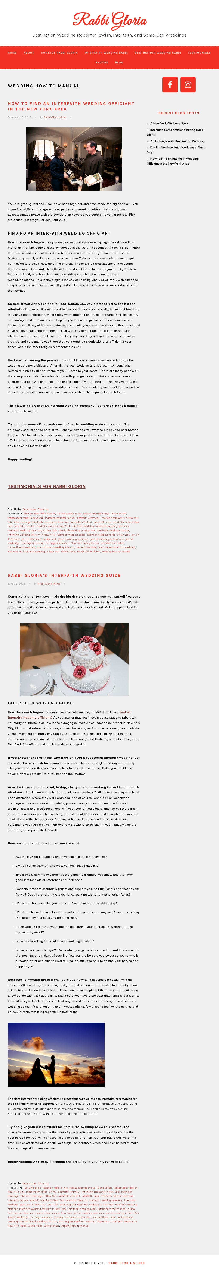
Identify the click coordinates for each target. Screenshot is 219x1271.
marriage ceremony (32, 543)
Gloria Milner (118, 513)
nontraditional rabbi (112, 543)
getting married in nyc (96, 513)
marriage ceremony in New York (63, 543)
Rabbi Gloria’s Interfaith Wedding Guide (64, 575)
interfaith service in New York (53, 526)
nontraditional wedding (21, 547)
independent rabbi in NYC (60, 517)
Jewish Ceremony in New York (39, 539)
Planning (43, 509)
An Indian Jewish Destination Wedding (177, 141)
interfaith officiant (81, 522)
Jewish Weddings (18, 1217)
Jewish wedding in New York (107, 539)
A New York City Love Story (169, 123)
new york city (91, 543)
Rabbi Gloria (109, 21)
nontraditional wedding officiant (55, 547)
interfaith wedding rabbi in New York (108, 534)
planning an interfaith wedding (116, 547)
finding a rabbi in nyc (69, 513)
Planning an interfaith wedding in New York (34, 551)
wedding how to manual (116, 551)
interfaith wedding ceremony (112, 526)
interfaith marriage (19, 522)
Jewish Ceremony (24, 1212)
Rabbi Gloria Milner (88, 551)
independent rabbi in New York (26, 517)
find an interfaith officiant (39, 513)
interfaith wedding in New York (77, 530)
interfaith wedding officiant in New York (31, 534)
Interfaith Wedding (83, 526)
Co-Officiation (32, 1187)
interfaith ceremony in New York (120, 517)
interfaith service (24, 526)
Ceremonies (29, 509)
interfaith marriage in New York (50, 522)
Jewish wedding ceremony (73, 539)
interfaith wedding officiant (113, 530)
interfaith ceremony (88, 517)
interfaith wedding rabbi (70, 534)
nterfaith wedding (86, 547)
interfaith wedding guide (61, 1204)
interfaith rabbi (102, 522)
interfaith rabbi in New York (117, 1196)
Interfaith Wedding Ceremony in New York (32, 530)
